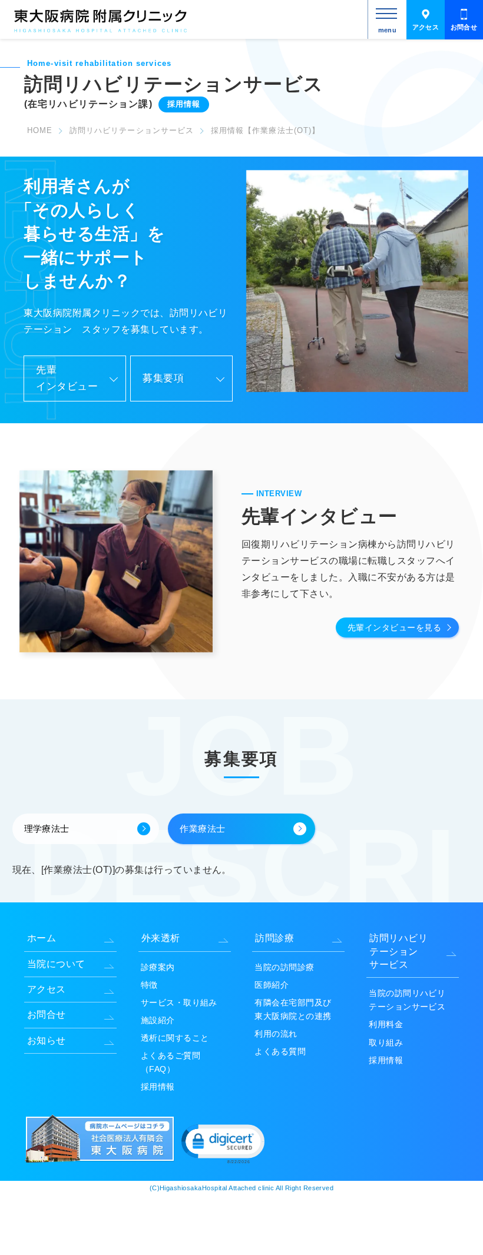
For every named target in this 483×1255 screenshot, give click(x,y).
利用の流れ (275, 1033)
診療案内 (158, 967)
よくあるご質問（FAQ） (170, 1062)
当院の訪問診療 (284, 967)
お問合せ (464, 27)
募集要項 (163, 378)
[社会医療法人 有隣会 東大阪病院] (101, 1161)
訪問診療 (274, 938)
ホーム (41, 938)
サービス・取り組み (179, 1002)
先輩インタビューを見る (394, 627)
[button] (222, 1143)
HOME (39, 130)
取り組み (386, 1042)
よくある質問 (280, 1051)
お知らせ (46, 1040)
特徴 (149, 985)
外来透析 (160, 938)
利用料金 (386, 1024)
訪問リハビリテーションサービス (132, 130)
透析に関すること (175, 1037)
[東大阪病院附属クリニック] (100, 31)
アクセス (425, 27)
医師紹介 (271, 985)
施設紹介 (158, 1020)
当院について (56, 964)
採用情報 (158, 1086)
